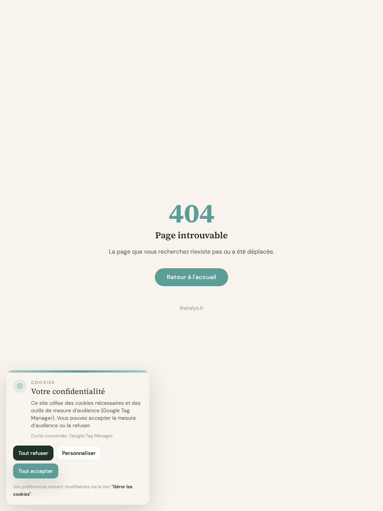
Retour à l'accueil (191, 277)
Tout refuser (33, 453)
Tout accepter (35, 471)
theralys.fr (192, 308)
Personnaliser (79, 453)
